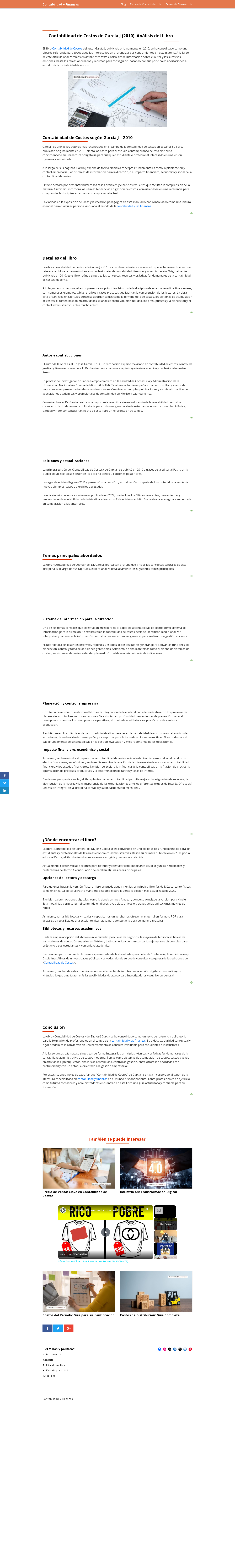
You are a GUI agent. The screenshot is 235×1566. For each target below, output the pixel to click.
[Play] (165, 1236)
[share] (147, 1209)
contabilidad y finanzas (92, 1079)
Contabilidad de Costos (67, 48)
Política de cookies (54, 1365)
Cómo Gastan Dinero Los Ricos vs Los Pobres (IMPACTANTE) (105, 1210)
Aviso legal (49, 1375)
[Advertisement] (118, 813)
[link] (63, 1210)
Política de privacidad (55, 1370)
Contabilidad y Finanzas (60, 4)
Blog (123, 4)
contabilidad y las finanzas (134, 206)
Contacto (48, 1359)
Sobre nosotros (52, 1354)
